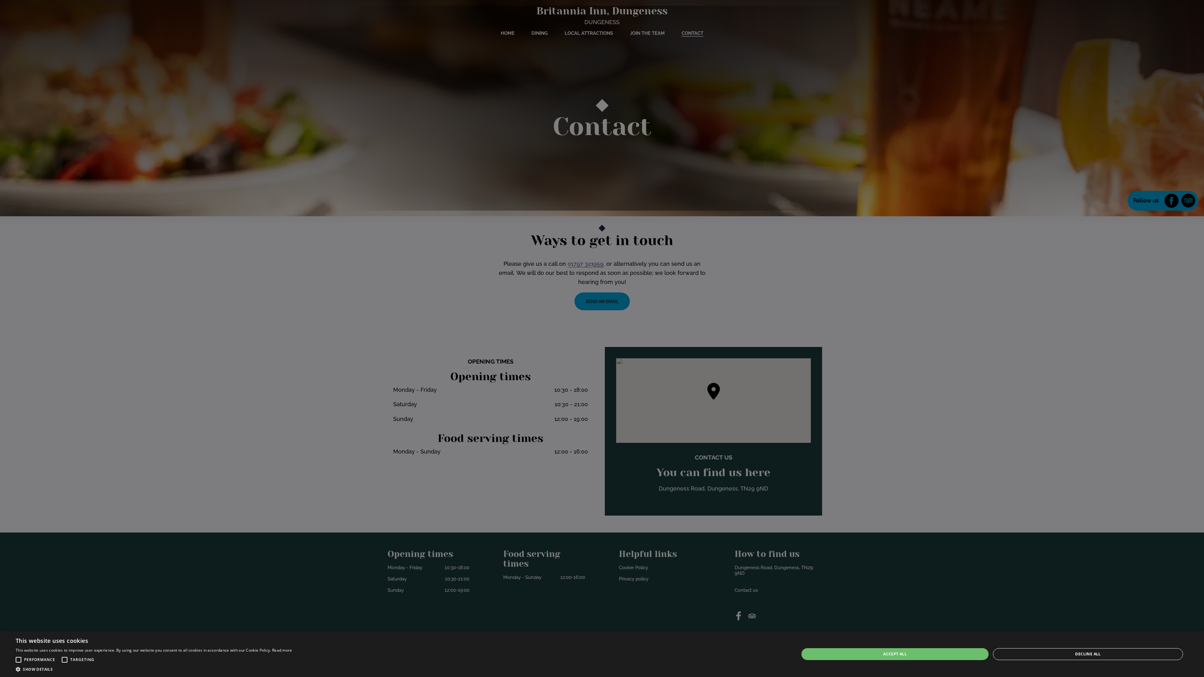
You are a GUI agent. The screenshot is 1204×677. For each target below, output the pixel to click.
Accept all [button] (895, 654)
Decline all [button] (1088, 654)
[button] (18, 659)
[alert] (602, 654)
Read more (282, 650)
